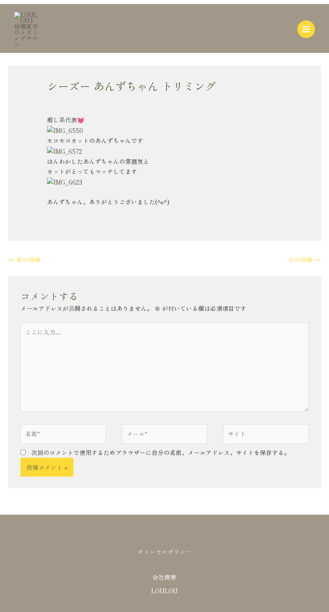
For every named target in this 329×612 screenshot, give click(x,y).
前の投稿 (25, 259)
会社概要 (164, 577)
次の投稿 (304, 259)
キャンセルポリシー (165, 551)
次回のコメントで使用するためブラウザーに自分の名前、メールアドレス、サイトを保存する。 (160, 452)
